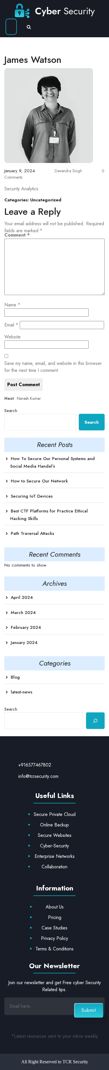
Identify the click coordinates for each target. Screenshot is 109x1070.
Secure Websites (55, 835)
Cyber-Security (54, 845)
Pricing (54, 917)
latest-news (21, 692)
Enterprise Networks (55, 856)
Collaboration (54, 866)
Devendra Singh (67, 171)
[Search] (95, 720)
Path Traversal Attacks (32, 533)
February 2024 (26, 627)
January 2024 (24, 642)
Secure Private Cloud (55, 814)
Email (11, 325)
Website (12, 336)
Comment (17, 235)
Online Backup (54, 824)
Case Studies (54, 928)
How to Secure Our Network (39, 481)
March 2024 (23, 612)
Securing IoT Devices (32, 496)
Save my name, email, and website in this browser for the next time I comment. (53, 367)
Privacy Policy (54, 938)
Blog (15, 677)
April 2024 (22, 597)
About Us (55, 907)
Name (12, 304)
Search (10, 410)
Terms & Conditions (54, 948)
